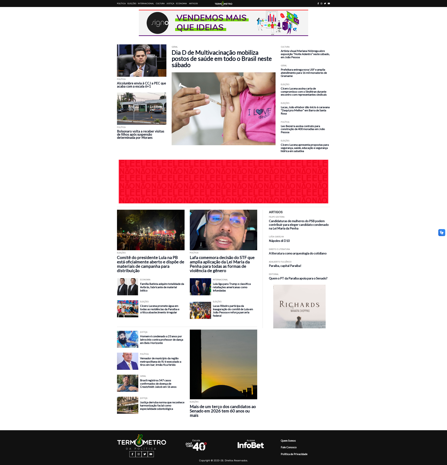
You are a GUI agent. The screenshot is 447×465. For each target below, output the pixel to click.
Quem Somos (288, 440)
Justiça (170, 3)
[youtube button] (329, 3)
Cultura (160, 3)
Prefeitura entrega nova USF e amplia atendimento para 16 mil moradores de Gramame (304, 72)
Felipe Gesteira (276, 216)
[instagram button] (321, 3)
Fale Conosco (289, 447)
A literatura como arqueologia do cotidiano (298, 253)
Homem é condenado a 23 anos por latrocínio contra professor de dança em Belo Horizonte (161, 339)
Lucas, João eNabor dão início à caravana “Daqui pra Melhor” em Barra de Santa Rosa (305, 110)
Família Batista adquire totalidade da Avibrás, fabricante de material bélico (162, 287)
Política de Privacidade (294, 454)
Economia (181, 3)
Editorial (274, 274)
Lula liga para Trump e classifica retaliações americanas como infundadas (232, 287)
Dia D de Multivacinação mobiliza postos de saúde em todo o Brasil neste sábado (222, 58)
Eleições (131, 3)
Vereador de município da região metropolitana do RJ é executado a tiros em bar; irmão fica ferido (160, 361)
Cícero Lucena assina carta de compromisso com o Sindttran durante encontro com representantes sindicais (304, 91)
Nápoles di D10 (279, 241)
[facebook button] (318, 3)
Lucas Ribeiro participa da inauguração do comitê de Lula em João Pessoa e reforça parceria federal (233, 310)
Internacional (146, 3)
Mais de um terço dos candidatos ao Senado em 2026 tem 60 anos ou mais (223, 411)
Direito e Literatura (279, 249)
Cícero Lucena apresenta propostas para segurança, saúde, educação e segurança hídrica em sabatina (305, 148)
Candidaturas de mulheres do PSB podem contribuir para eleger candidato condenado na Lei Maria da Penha (299, 224)
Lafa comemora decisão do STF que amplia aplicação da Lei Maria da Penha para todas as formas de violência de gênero (222, 264)
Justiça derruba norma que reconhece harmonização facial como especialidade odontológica (162, 405)
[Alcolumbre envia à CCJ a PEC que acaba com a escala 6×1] (141, 60)
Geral (175, 46)
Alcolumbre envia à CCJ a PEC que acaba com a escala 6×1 (141, 84)
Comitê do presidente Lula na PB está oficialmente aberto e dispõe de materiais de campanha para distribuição (150, 264)
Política (121, 3)
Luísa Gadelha (276, 236)
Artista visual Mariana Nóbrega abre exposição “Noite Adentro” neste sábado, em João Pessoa (305, 54)
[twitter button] (325, 3)
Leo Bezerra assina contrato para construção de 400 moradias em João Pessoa (303, 129)
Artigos (193, 3)
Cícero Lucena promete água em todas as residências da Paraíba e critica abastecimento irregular (159, 309)
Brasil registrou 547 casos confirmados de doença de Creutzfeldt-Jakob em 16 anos (158, 383)
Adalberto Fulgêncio (280, 261)
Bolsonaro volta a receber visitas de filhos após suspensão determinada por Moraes (140, 134)
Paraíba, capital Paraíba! (285, 266)
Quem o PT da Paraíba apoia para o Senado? (298, 278)
